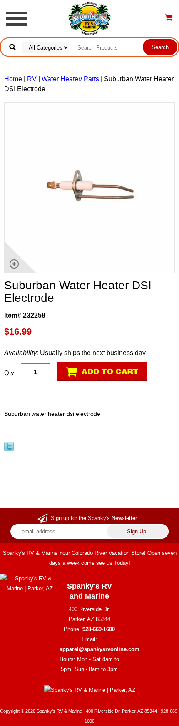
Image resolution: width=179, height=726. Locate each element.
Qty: (10, 372)
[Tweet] (9, 449)
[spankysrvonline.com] (89, 18)
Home (13, 78)
